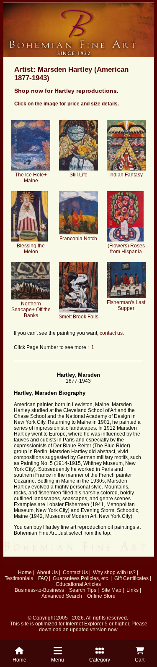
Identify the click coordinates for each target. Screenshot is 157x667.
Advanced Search (61, 596)
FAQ (43, 578)
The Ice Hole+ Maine (31, 178)
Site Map (111, 590)
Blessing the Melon (31, 249)
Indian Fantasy (126, 175)
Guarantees (66, 578)
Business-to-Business (39, 590)
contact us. (112, 333)
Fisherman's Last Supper (126, 305)
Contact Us (75, 572)
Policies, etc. (95, 578)
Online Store (101, 596)
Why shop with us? (114, 572)
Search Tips (82, 590)
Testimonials (19, 578)
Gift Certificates (131, 578)
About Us (47, 572)
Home (25, 572)
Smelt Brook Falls (78, 317)
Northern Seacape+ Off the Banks (31, 309)
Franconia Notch (78, 239)
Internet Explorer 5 (87, 624)
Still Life (78, 175)
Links (132, 590)
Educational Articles (78, 584)
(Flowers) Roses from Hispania (126, 249)
